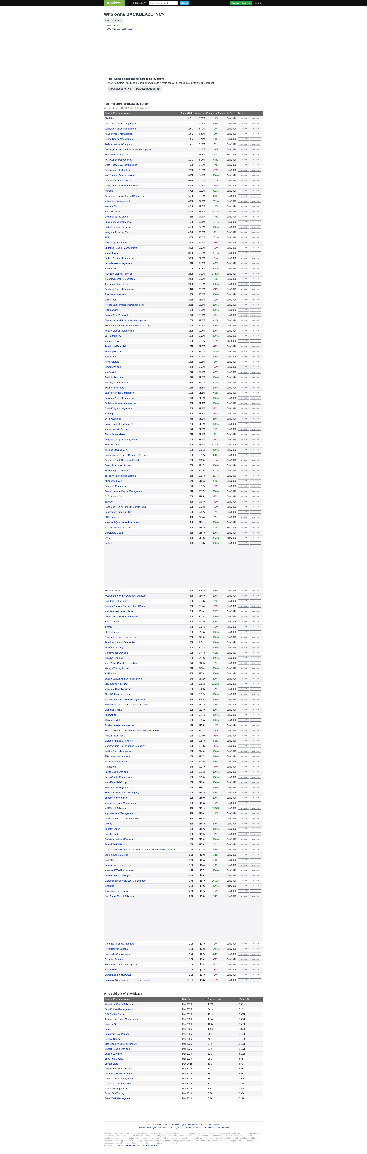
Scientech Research (115, 387)
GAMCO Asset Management (119, 1078)
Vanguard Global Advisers (118, 689)
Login (258, 3)
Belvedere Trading (114, 647)
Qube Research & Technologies (121, 165)
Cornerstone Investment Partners (121, 616)
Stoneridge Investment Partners (121, 1044)
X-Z (157, 1145)
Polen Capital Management (118, 777)
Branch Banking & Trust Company (122, 792)
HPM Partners (112, 362)
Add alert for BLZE (113, 20)
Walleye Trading (113, 590)
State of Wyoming (114, 1054)
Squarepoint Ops (113, 351)
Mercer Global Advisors (116, 653)
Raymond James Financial (118, 274)
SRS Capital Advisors (116, 684)
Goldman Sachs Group (116, 216)
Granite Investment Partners (119, 839)
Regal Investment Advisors (118, 1068)
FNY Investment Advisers (117, 756)
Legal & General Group (116, 855)
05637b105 (127, 29)
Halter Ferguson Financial (118, 227)
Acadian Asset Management (119, 134)
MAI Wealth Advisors (115, 808)
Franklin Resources (115, 377)
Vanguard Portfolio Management (121, 185)
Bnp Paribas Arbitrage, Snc (118, 512)
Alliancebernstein (113, 481)
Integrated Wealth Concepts (119, 870)
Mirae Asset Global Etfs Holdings (121, 663)
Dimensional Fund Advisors (119, 180)
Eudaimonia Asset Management (121, 403)
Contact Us (209, 1127)
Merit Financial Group (116, 782)
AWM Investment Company (118, 144)
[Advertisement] (183, 53)
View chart (255, 118)
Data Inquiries (223, 1127)
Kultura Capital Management (119, 331)
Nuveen (109, 191)
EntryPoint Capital (114, 1059)
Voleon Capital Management (119, 1073)
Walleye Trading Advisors (117, 668)
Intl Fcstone (110, 673)
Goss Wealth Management (118, 1098)
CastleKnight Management (118, 408)
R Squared (110, 767)
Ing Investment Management (119, 813)
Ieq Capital (110, 372)
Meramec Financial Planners (119, 944)
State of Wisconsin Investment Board (123, 679)
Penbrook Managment (116, 486)
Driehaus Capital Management (120, 123)
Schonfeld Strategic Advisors (119, 787)
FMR (107, 237)
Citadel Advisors (113, 367)
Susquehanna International (118, 222)
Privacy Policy (176, 1127)
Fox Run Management (116, 761)
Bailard (108, 543)
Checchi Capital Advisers (117, 1049)
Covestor (109, 860)
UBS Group (110, 299)
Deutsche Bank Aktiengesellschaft (122, 460)
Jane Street (110, 268)
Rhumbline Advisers (115, 434)
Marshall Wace (112, 253)
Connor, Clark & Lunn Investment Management (128, 149)
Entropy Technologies (116, 798)
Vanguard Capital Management (120, 128)
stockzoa (114, 3)
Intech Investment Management (120, 803)
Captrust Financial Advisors (119, 741)
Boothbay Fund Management (119, 289)
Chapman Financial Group (118, 975)
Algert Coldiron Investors (117, 694)
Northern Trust (112, 206)
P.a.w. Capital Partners (116, 242)
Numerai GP (111, 1024)
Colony (108, 823)
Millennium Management (117, 201)
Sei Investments (113, 419)
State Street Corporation (117, 154)
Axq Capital (111, 715)
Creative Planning (114, 658)
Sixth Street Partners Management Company (127, 325)
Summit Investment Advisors (119, 865)
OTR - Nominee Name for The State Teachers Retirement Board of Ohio (141, 849)
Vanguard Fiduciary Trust (117, 232)
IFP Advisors (111, 969)
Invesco (109, 627)
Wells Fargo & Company (117, 470)
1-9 (117, 1145)
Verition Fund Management (118, 751)
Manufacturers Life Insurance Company (125, 746)
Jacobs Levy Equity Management (121, 1019)
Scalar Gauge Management (119, 424)
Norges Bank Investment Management (124, 305)
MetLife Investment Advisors (119, 611)
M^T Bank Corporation (116, 1088)
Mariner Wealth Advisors (117, 429)
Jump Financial (112, 211)
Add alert (243, 118)
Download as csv (118, 89)
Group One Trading (114, 1093)
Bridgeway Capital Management (121, 439)
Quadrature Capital (114, 533)
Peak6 (108, 1029)
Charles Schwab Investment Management (126, 320)
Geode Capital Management (119, 139)
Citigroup (109, 886)
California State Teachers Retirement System (127, 980)
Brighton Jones (112, 829)
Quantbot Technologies (116, 601)
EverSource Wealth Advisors (119, 896)
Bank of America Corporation (119, 393)
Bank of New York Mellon (117, 315)
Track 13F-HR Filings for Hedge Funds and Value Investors (192, 1124)
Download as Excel (146, 89)
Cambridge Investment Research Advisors (126, 455)
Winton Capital (112, 720)
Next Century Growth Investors (120, 175)
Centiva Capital (112, 1039)
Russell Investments (115, 735)
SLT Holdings (112, 632)
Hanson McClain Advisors (118, 954)
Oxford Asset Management (118, 1083)
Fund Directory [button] (138, 3)
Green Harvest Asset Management (122, 818)
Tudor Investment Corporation (120, 279)
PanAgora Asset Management (120, 725)
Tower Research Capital (117, 891)
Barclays (109, 502)
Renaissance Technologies (118, 170)
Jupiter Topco (111, 356)
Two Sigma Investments (117, 382)
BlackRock (110, 118)
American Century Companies (120, 642)
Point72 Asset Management (119, 1009)
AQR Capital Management (118, 160)
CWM (107, 538)
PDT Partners (112, 517)
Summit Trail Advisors (116, 844)
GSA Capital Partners (115, 1014)
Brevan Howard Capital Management (123, 491)
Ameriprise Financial (115, 346)
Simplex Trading (113, 444)
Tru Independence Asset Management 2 (125, 699)
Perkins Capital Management (119, 258)
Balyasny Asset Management (119, 398)
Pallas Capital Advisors (116, 772)
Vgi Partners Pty (113, 336)
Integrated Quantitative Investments (122, 522)
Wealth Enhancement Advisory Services (125, 596)
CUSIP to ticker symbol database (153, 1127)
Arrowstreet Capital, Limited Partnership (125, 196)
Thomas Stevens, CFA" (116, 450)
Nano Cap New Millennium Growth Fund (125, 507)
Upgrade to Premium (240, 3)
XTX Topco (110, 413)
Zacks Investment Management (120, 476)
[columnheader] (142, 113)
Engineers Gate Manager (117, 1034)
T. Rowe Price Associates (117, 527)
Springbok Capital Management (121, 248)
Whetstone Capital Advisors (119, 1004)
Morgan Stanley (113, 341)
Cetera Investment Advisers (118, 465)
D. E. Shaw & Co (113, 496)
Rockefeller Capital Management (121, 964)
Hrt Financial (111, 310)
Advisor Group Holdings (117, 875)
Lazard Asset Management (118, 263)
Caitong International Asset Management (125, 881)
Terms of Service (193, 1127)
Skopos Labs (111, 1064)
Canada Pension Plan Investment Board (125, 606)
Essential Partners (114, 959)
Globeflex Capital (113, 710)
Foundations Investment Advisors (121, 637)
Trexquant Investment (115, 294)
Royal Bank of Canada (116, 949)
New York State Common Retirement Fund (126, 704)
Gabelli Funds (112, 834)
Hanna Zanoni (112, 621)
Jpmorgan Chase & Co (116, 284)
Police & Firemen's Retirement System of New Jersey (132, 730)
